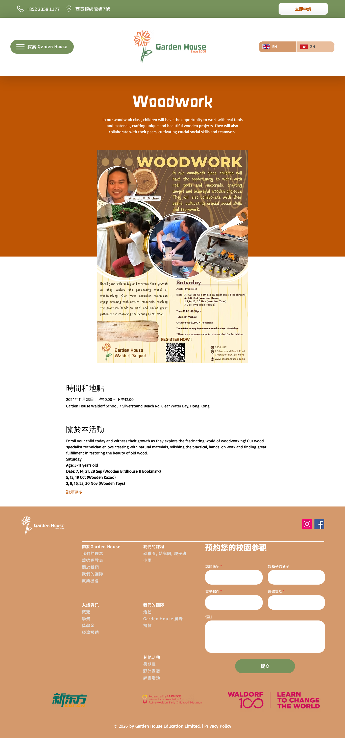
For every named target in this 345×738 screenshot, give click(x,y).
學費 (86, 618)
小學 (147, 560)
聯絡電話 (275, 591)
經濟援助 (90, 632)
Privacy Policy (217, 726)
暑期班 (149, 664)
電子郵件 (212, 591)
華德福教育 (92, 560)
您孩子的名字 (278, 566)
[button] (42, 47)
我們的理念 (92, 553)
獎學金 (88, 625)
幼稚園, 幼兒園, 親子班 (165, 553)
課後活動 (151, 678)
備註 (208, 616)
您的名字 (212, 566)
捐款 (147, 625)
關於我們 (90, 567)
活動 (147, 612)
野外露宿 (151, 671)
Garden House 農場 (163, 618)
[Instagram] (307, 524)
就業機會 (90, 581)
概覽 (86, 612)
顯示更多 (74, 492)
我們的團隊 (92, 574)
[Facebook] (319, 524)
